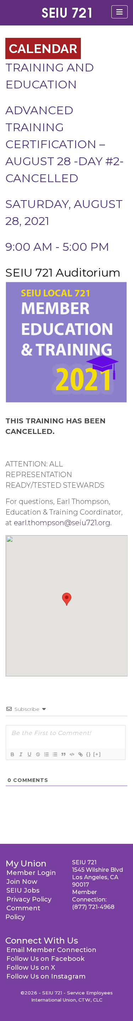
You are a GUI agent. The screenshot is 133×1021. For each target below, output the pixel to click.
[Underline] (29, 754)
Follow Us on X (30, 967)
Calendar (43, 48)
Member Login (31, 873)
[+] (97, 754)
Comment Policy (22, 912)
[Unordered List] (54, 754)
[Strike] (37, 754)
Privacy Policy (28, 899)
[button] (66, 599)
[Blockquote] (63, 754)
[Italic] (20, 754)
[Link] (80, 754)
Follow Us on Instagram (45, 976)
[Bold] (12, 754)
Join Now (21, 882)
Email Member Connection (51, 950)
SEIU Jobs (22, 890)
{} (88, 754)
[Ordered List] (46, 754)
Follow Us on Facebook (45, 959)
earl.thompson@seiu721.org (62, 522)
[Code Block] (71, 754)
